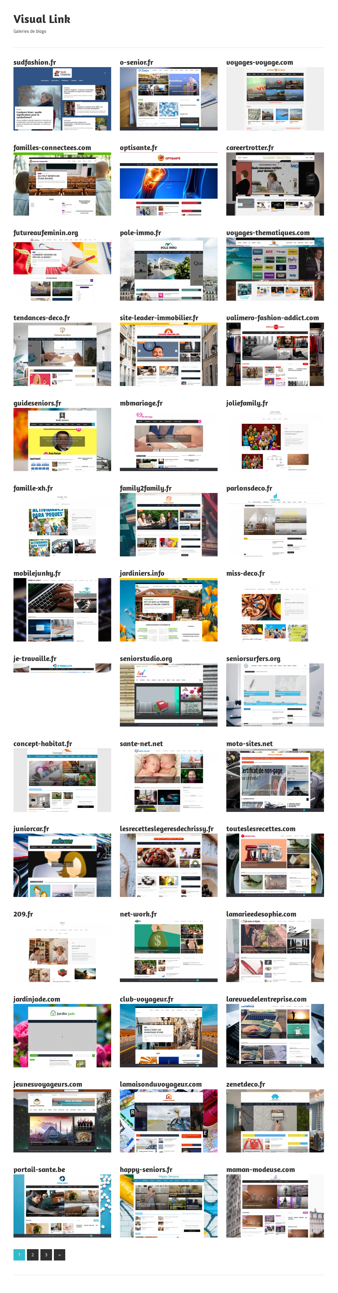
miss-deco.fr (245, 573)
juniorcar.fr (31, 828)
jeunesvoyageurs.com (47, 1084)
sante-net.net (141, 743)
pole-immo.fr (140, 232)
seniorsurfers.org (253, 658)
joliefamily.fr (247, 402)
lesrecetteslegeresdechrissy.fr (167, 828)
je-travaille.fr (35, 658)
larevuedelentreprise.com (266, 998)
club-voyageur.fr (146, 998)
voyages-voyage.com (259, 62)
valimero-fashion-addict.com (272, 317)
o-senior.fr (136, 62)
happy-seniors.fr (146, 1169)
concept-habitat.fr (42, 743)
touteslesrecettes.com (260, 828)
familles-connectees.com (52, 147)
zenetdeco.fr (245, 1084)
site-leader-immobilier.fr (159, 317)
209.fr (23, 913)
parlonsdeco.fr (249, 487)
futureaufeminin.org (45, 232)
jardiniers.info (142, 573)
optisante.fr (138, 147)
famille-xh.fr (33, 487)
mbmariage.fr (141, 402)
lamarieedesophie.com (261, 913)
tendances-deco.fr (41, 317)
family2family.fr (146, 487)
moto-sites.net (249, 743)
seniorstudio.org (146, 658)
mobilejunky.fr (37, 573)
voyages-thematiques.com (268, 232)
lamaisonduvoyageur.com (161, 1084)
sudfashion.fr (34, 62)
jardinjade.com (36, 998)
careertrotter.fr (250, 147)
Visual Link (42, 19)
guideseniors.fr (37, 402)
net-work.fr (138, 913)
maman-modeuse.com (260, 1169)
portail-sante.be (39, 1169)
